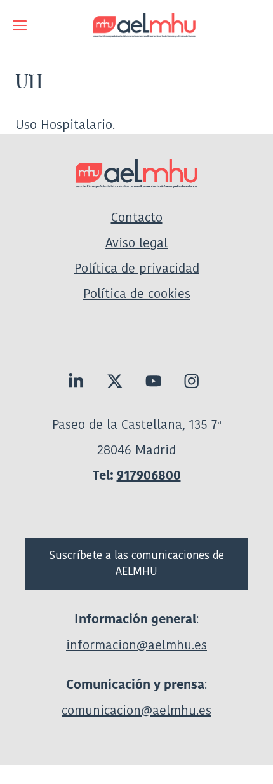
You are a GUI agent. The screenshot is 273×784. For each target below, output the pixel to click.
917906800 (149, 475)
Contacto (137, 217)
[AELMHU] (135, 25)
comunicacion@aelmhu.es (136, 710)
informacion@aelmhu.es (136, 645)
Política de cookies (136, 293)
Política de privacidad (136, 268)
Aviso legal (136, 243)
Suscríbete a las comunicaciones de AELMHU (137, 563)
